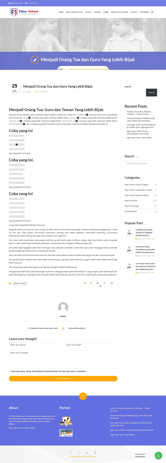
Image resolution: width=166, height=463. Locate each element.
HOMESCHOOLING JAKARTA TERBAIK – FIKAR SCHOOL (139, 112)
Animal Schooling (76, 328)
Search (128, 86)
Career (106, 12)
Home (61, 12)
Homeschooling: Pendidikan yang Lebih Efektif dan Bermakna (141, 119)
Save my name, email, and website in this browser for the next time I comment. (48, 371)
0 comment (42, 91)
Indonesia (144, 12)
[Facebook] (71, 452)
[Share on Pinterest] (112, 283)
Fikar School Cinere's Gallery (136, 184)
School (88, 12)
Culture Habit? (29, 428)
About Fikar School (74, 12)
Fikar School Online (119, 12)
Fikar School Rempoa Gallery (137, 195)
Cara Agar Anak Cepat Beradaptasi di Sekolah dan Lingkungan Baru (141, 125)
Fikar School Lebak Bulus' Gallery (138, 190)
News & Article (19, 283)
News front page (132, 206)
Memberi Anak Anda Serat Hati (44, 328)
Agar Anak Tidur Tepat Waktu (139, 137)
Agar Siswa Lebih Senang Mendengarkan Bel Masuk (138, 132)
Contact (134, 12)
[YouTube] (87, 452)
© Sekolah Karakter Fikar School (82, 456)
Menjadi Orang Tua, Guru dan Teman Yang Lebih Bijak (56, 109)
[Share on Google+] (104, 283)
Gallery (97, 12)
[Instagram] (95, 452)
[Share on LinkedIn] (100, 285)
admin (28, 91)
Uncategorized (131, 211)
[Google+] (79, 452)
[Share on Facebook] (91, 283)
